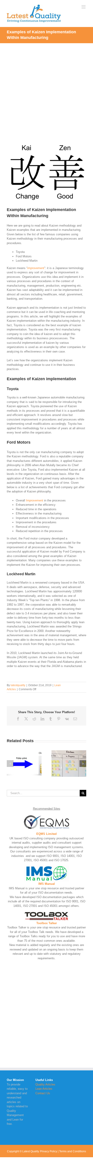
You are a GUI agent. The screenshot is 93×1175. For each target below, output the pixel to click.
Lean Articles (43, 1088)
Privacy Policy (48, 1151)
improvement (35, 268)
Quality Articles (45, 1084)
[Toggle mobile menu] (83, 6)
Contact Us (42, 1093)
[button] (10, 763)
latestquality (18, 685)
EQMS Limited (46, 834)
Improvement (34, 500)
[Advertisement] (46, 91)
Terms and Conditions (72, 1151)
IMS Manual (46, 883)
